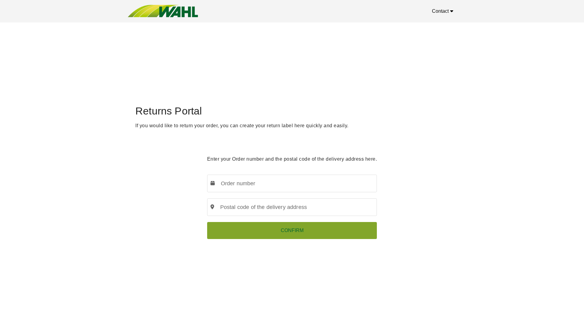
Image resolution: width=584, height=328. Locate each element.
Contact (440, 11)
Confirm (292, 230)
